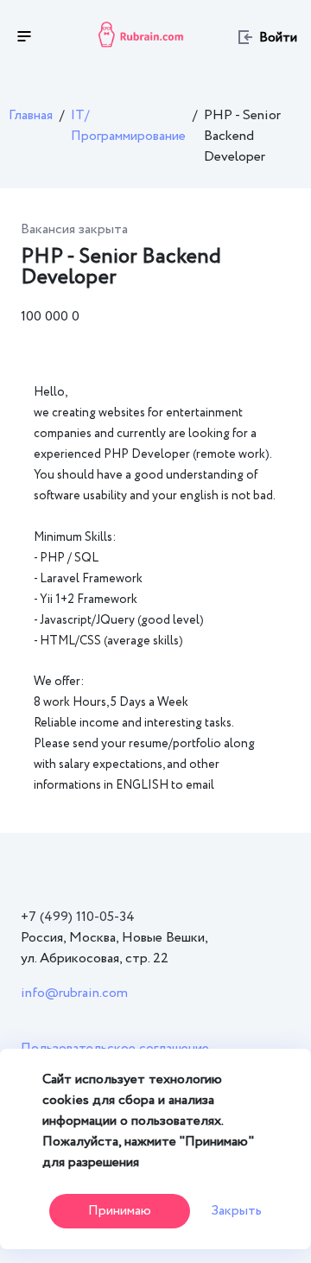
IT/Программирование (128, 125)
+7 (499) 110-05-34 (78, 917)
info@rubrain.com (74, 993)
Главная (31, 115)
